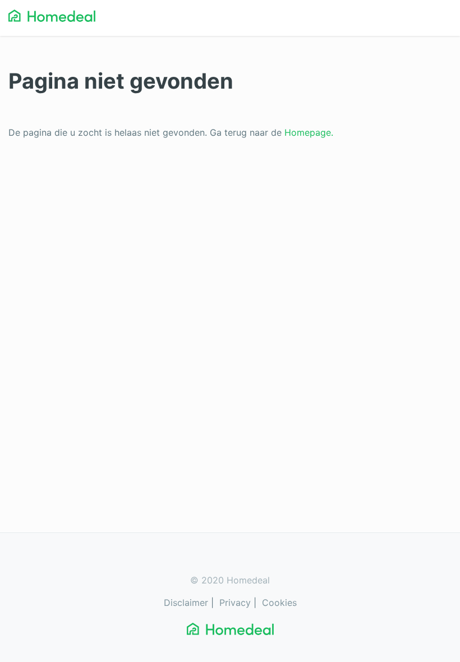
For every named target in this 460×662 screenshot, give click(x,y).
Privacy (235, 602)
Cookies (279, 602)
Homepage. (308, 132)
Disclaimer (186, 602)
